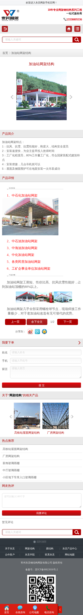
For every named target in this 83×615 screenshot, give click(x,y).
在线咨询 (20, 612)
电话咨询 (49, 612)
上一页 (15, 321)
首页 (5, 53)
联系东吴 (50, 554)
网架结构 (30, 548)
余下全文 (37, 321)
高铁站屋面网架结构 (27, 432)
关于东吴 (10, 548)
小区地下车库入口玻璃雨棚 (19, 477)
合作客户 (10, 554)
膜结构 (49, 548)
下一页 (67, 321)
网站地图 (70, 554)
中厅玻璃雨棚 (11, 470)
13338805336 (74, 19)
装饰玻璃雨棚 (11, 463)
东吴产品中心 (69, 548)
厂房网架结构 (55, 432)
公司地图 (34, 612)
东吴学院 (30, 554)
